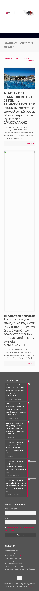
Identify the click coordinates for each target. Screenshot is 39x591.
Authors (26, 58)
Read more (30, 143)
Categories (8, 58)
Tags (16, 58)
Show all (31, 61)
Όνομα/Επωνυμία (11, 508)
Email (6, 518)
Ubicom (30, 586)
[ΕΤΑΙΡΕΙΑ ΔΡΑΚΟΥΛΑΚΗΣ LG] (19, 13)
